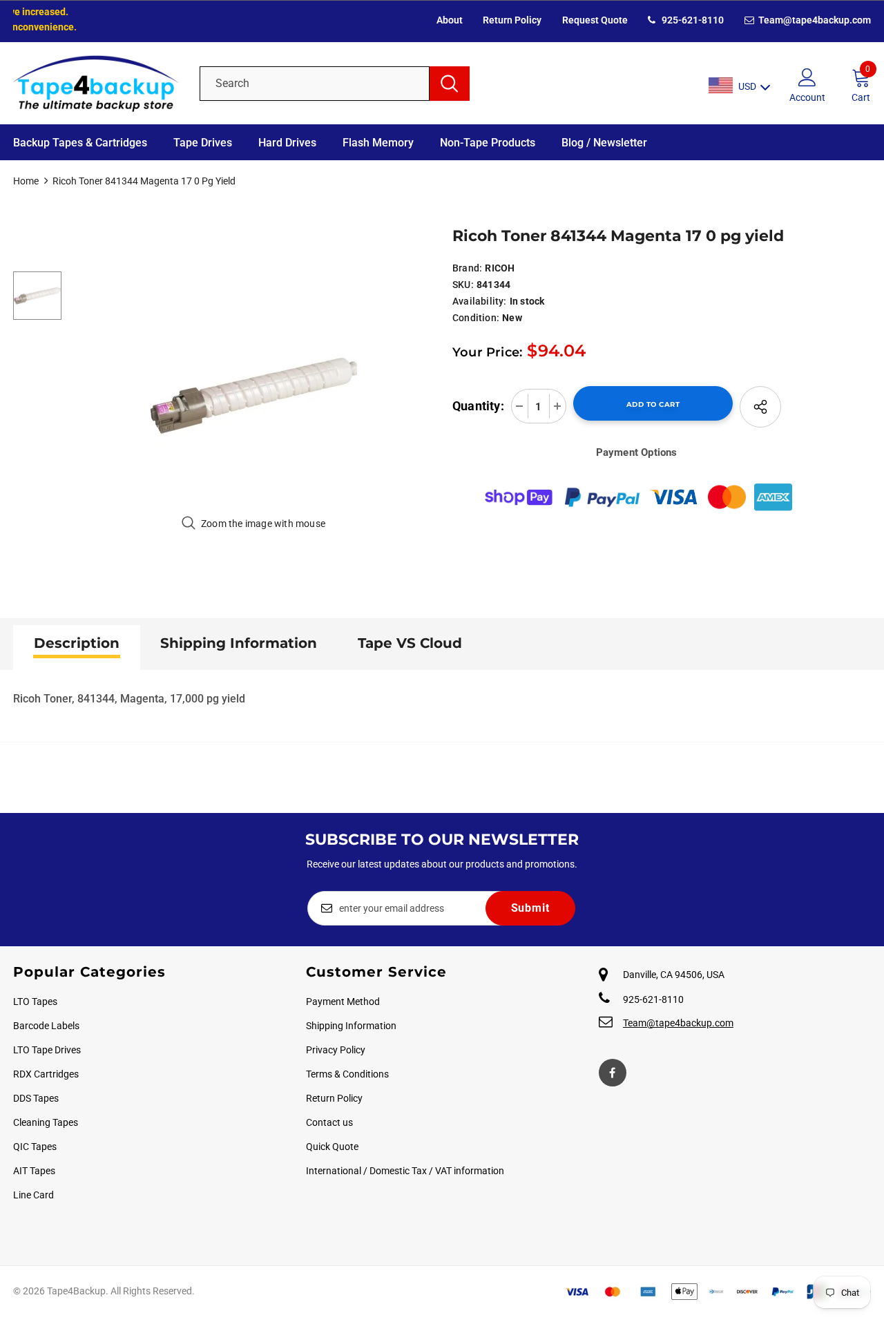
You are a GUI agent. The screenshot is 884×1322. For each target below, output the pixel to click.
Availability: (479, 301)
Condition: (475, 317)
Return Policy (512, 20)
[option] (253, 395)
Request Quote (595, 20)
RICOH (500, 268)
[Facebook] (612, 1072)
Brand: (467, 268)
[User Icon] (807, 76)
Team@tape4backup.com (813, 20)
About (449, 20)
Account (807, 97)
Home (26, 180)
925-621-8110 (692, 20)
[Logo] (96, 83)
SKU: (463, 284)
